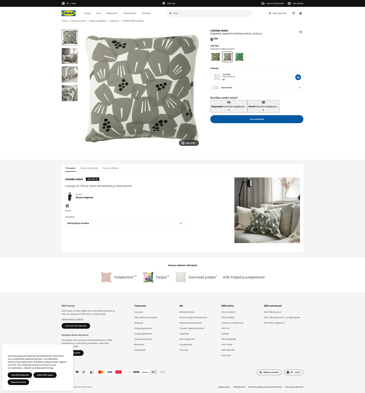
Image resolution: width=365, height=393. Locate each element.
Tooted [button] (87, 13)
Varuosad (183, 350)
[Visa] (109, 372)
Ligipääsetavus (224, 387)
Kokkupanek (139, 350)
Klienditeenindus (186, 312)
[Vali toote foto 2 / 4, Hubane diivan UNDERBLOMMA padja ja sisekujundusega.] (70, 56)
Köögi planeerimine (143, 328)
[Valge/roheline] (239, 57)
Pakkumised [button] (111, 13)
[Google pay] (162, 372)
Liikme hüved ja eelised (72, 319)
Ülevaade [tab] (70, 168)
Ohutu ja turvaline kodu (232, 322)
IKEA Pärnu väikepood (274, 322)
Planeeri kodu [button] (129, 13)
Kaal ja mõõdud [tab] (111, 168)
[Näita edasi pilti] (195, 89)
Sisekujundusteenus (143, 339)
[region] (141, 88)
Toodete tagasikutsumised (191, 328)
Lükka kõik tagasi (45, 375)
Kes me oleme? (229, 312)
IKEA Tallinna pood (272, 312)
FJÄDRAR (226, 74)
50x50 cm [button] (257, 33)
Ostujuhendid (185, 344)
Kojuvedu (138, 312)
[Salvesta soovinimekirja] (300, 32)
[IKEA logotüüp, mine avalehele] (69, 13)
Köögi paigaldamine (143, 333)
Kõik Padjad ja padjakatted (243, 277)
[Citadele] (118, 372)
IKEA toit (226, 328)
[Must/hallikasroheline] (215, 57)
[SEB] (136, 372)
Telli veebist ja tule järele (145, 317)
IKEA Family (227, 344)
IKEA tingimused (186, 339)
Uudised (225, 333)
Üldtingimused (239, 387)
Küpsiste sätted (18, 382)
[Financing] (92, 372)
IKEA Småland (228, 317)
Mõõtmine (139, 344)
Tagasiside (184, 333)
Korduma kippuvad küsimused (193, 317)
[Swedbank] (127, 372)
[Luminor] (145, 372)
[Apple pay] (153, 372)
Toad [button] (98, 13)
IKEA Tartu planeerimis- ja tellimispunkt (282, 317)
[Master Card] (100, 372)
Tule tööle (226, 355)
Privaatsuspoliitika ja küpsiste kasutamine (265, 387)
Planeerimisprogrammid (190, 322)
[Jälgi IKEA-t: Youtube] (77, 371)
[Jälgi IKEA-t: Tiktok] (83, 371)
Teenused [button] (146, 13)
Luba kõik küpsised (20, 375)
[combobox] (208, 13)
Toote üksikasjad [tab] (89, 168)
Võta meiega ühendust (294, 387)
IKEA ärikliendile (229, 339)
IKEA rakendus (228, 350)
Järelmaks (138, 322)
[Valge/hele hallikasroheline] (227, 57)
